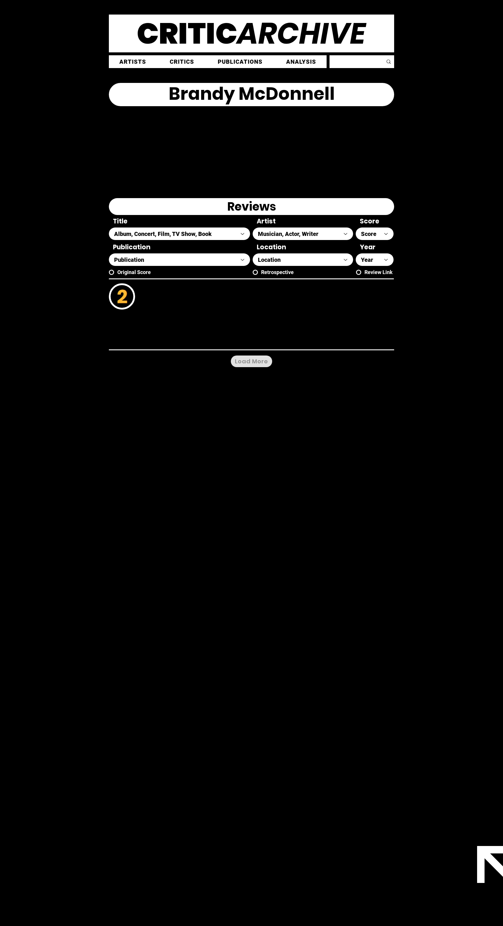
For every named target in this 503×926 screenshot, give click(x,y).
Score (369, 221)
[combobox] (179, 233)
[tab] (251, 206)
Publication (131, 247)
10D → (308, 340)
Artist (266, 221)
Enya (167, 289)
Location (271, 247)
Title (120, 221)
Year (368, 247)
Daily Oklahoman (161, 322)
